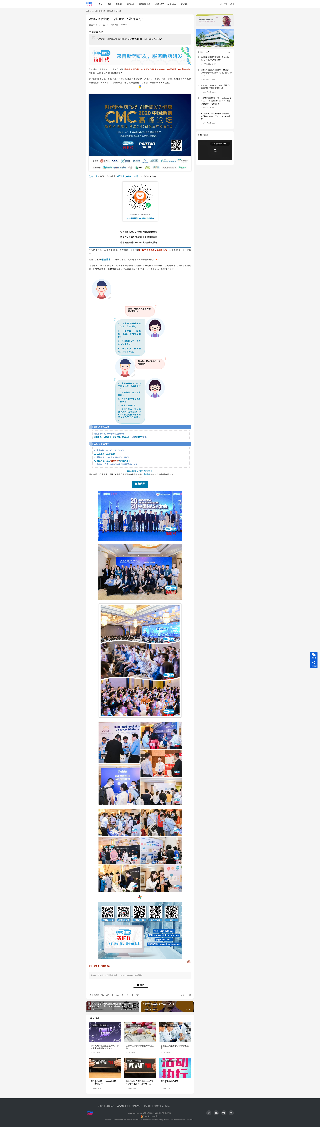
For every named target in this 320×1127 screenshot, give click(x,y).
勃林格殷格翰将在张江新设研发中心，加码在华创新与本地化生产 (215, 58)
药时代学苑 (159, 4)
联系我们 (184, 4)
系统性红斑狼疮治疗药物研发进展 (175, 1047)
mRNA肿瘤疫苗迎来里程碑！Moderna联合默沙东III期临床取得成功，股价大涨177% (216, 73)
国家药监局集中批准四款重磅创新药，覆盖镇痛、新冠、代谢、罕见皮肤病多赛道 (215, 116)
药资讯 (108, 4)
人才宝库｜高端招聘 (98, 1061)
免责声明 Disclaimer (162, 1106)
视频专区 (119, 4)
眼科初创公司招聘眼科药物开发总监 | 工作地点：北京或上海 (140, 1082)
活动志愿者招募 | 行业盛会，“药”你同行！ (146, 39)
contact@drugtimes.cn (161, 1120)
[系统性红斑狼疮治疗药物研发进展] (175, 1032)
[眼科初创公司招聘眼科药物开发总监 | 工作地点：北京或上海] (140, 1068)
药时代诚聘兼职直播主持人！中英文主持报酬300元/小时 (105, 1047)
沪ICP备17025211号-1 (151, 1116)
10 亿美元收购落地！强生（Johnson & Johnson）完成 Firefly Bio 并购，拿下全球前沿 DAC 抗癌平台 (216, 101)
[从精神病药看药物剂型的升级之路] (140, 1032)
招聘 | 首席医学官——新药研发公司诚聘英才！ (104, 1082)
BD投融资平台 (144, 4)
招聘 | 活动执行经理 (169, 1081)
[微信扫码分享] (102, 995)
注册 (232, 4)
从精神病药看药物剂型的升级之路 (140, 1047)
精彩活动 (130, 4)
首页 (100, 4)
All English (172, 4)
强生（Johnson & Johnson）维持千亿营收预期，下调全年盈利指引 (215, 86)
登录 (226, 4)
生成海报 (95, 995)
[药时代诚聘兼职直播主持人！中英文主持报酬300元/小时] (105, 1032)
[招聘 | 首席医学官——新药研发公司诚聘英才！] (105, 1068)
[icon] (208, 1112)
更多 (228, 52)
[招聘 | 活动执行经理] (175, 1068)
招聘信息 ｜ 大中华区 (119, 25)
